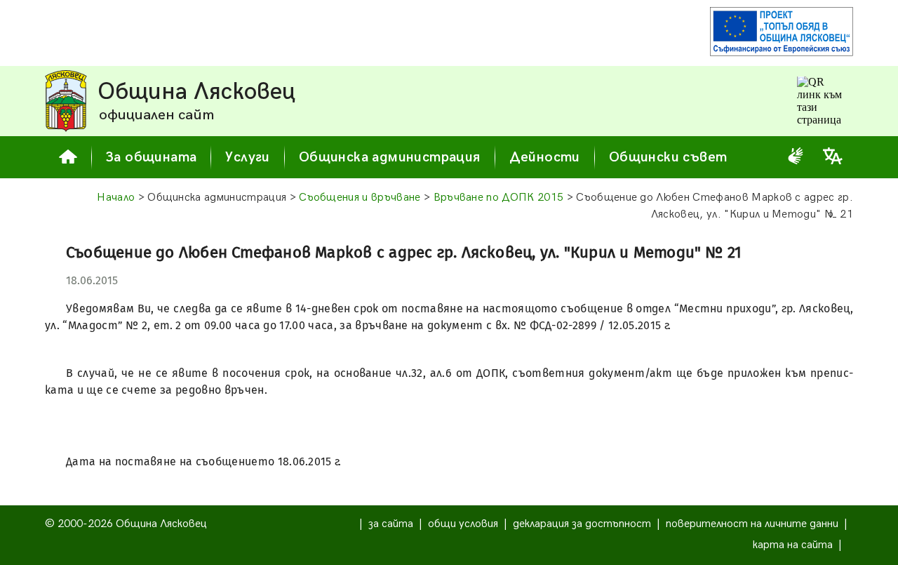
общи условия (463, 524)
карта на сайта (793, 545)
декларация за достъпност (582, 524)
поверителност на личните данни (752, 524)
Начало (116, 197)
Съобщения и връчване (359, 197)
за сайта (390, 524)
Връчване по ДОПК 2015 (499, 197)
